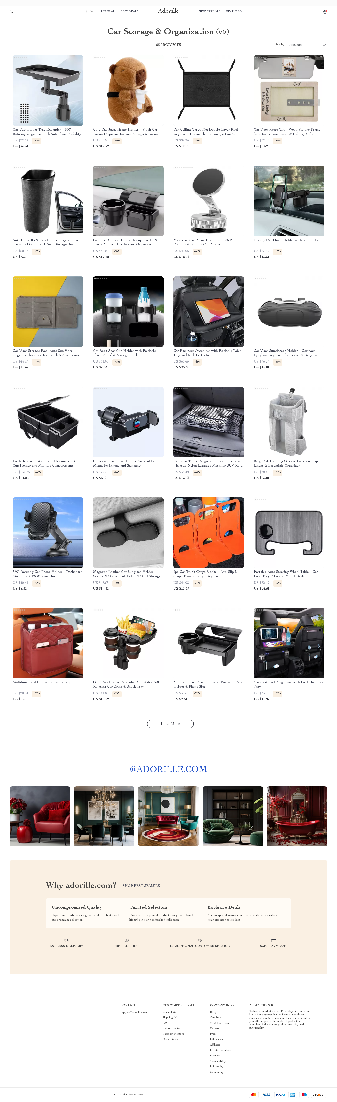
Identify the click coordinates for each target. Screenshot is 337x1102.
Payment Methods (173, 1034)
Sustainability (218, 1061)
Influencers (216, 1039)
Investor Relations (220, 1050)
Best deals (129, 11)
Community (217, 1072)
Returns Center (171, 1028)
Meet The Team (219, 1023)
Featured (234, 11)
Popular (108, 11)
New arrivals (209, 11)
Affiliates (215, 1045)
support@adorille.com (134, 1012)
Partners (215, 1056)
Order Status (170, 1039)
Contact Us (169, 1012)
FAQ (165, 1023)
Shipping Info (170, 1017)
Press (213, 1034)
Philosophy (216, 1066)
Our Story (216, 1017)
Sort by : (281, 44)
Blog (213, 1012)
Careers (214, 1028)
